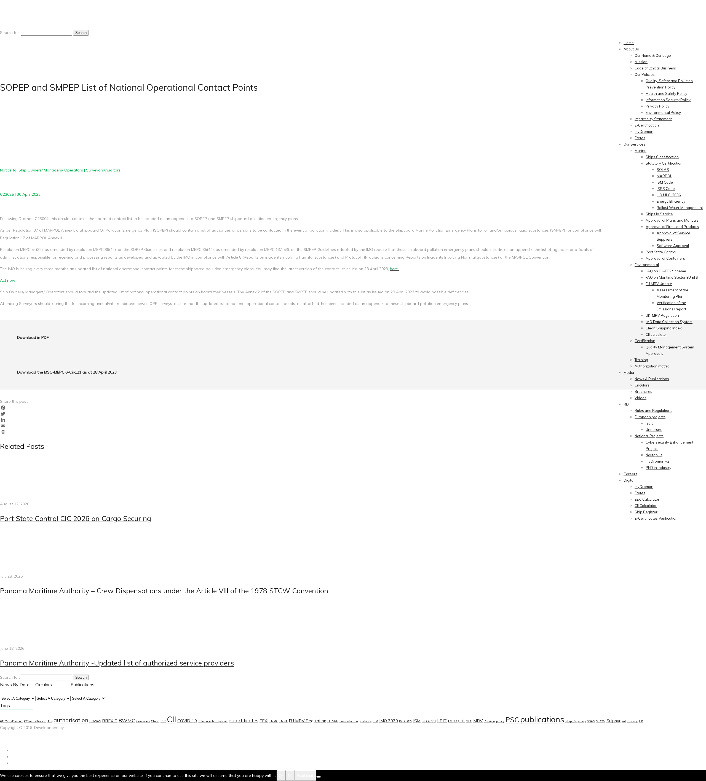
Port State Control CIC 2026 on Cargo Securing (75, 518)
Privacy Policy (12, 740)
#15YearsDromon (11, 721)
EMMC (273, 721)
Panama (489, 721)
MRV (478, 720)
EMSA (283, 721)
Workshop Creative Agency (25, 733)
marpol (456, 720)
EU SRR (332, 721)
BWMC (127, 720)
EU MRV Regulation (307, 720)
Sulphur (613, 720)
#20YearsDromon (35, 721)
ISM (417, 720)
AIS (49, 721)
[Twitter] (353, 414)
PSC (512, 719)
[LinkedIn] (353, 420)
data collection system (213, 721)
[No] (318, 777)
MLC (469, 721)
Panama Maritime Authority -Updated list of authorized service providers (117, 663)
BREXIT (109, 720)
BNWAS (95, 721)
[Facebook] (353, 408)
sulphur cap (630, 721)
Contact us (58, 740)
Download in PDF (33, 337)
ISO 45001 (429, 721)
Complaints (36, 740)
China (155, 721)
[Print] (353, 432)
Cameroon (143, 721)
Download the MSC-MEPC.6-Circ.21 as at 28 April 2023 (67, 372)
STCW (600, 721)
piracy (500, 721)
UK (641, 721)
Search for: (10, 32)
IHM (375, 721)
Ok (281, 776)
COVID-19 (187, 720)
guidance (365, 721)
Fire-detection (348, 721)
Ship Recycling (575, 721)
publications (542, 719)
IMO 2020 (388, 720)
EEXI (264, 720)
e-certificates (243, 720)
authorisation (71, 720)
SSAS (591, 721)
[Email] (353, 426)
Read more (305, 776)
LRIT (442, 720)
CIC (163, 721)
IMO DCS (405, 721)
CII (171, 719)
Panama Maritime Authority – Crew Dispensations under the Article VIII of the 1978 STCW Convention (164, 590)
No (290, 776)
